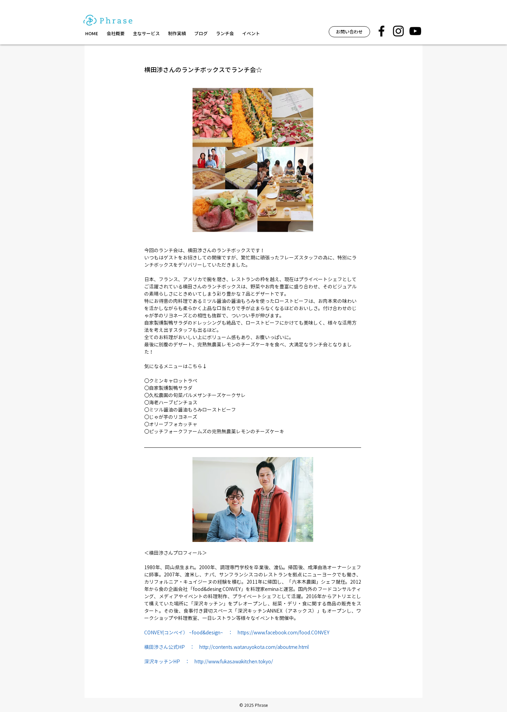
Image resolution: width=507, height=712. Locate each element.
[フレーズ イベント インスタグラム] (398, 31)
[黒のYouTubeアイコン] (415, 31)
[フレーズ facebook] (381, 31)
